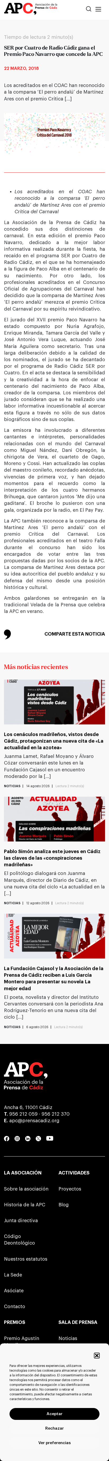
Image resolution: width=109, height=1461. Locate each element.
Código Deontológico (19, 1239)
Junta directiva (21, 1220)
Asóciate (14, 1290)
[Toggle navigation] (98, 10)
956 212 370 (56, 1114)
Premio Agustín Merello (21, 1341)
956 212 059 (23, 1114)
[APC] (30, 10)
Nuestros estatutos (25, 1259)
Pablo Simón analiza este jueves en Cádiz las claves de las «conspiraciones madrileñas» (52, 858)
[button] (96, 1355)
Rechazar (54, 1428)
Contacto (14, 1306)
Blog (63, 1204)
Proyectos (69, 1189)
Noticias (67, 1338)
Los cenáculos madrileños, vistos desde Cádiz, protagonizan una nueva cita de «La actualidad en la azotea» (53, 741)
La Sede (13, 1275)
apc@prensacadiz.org (34, 1120)
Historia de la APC (24, 1204)
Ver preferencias (54, 1443)
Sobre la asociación (26, 1189)
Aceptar (54, 1414)
